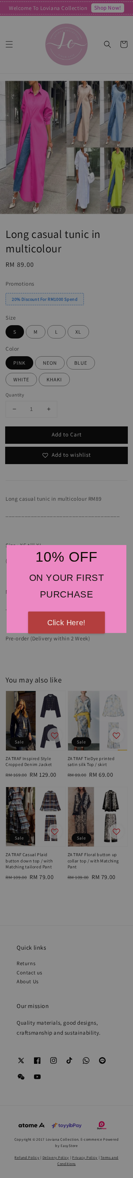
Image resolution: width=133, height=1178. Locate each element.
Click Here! (66, 623)
